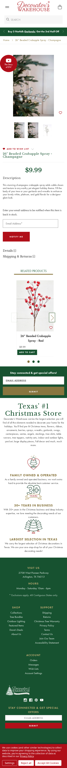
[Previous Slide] (4, 31)
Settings (9, 763)
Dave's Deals (16, 630)
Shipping (47, 612)
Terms (47, 630)
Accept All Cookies (48, 763)
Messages (33, 664)
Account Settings (33, 673)
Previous (14, 317)
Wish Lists (33, 668)
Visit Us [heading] (33, 568)
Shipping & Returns (18, 256)
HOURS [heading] (33, 583)
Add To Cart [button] (27, 352)
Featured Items (16, 625)
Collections (16, 612)
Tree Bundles (16, 617)
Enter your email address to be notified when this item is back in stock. (32, 212)
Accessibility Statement (47, 642)
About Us (16, 634)
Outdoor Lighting (16, 621)
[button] (7, 7)
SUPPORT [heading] (47, 607)
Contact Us (47, 634)
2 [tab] (33, 361)
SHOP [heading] (16, 607)
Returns (47, 617)
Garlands (29, 31)
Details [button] (8, 250)
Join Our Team (46, 638)
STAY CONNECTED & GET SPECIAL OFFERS (33, 710)
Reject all (26, 763)
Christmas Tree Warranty (47, 621)
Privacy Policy (47, 625)
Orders (33, 660)
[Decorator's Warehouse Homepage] (33, 690)
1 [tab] (28, 361)
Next (52, 317)
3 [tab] (38, 361)
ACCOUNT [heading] (33, 655)
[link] (25, 700)
